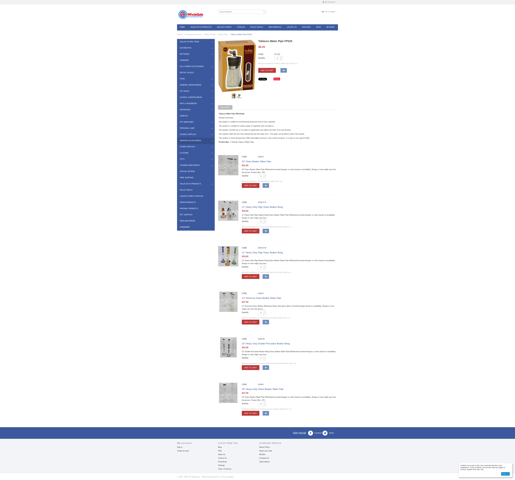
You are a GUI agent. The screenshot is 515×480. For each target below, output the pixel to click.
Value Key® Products (201, 27)
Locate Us (292, 27)
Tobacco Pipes (210, 34)
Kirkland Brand (187, 221)
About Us (221, 454)
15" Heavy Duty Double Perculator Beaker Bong (266, 343)
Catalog (241, 27)
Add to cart (267, 70)
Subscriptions (264, 462)
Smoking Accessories (193, 34)
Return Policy (264, 447)
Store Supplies (187, 147)
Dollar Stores (224, 27)
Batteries (185, 54)
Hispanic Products (189, 208)
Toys (182, 159)
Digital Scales (187, 73)
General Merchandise (190, 85)
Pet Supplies (186, 215)
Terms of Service (224, 469)
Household (185, 110)
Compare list (264, 458)
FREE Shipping (186, 178)
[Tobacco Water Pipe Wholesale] (237, 66)
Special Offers (187, 171)
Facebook (318, 433)
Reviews (330, 27)
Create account (183, 451)
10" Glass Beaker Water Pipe (256, 161)
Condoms (184, 60)
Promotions (222, 462)
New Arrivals (275, 27)
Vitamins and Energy (190, 165)
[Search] (264, 12)
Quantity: (261, 58)
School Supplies (188, 134)
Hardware (185, 227)
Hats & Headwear (188, 103)
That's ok (505, 474)
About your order (265, 451)
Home (182, 27)
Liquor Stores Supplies (191, 196)
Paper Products (188, 202)
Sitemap (221, 465)
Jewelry (184, 116)
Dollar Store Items (189, 42)
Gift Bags (184, 91)
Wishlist (262, 454)
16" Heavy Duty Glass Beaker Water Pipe (263, 389)
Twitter (331, 433)
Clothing (184, 153)
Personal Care (187, 128)
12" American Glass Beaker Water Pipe (261, 298)
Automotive (185, 48)
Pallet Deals (256, 27)
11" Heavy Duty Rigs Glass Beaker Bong (262, 207)
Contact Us (222, 458)
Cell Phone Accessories (192, 66)
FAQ (220, 451)
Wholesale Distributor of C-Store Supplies (218, 477)
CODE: (261, 54)
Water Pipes (223, 34)
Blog (318, 27)
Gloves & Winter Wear (191, 97)
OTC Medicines (187, 122)
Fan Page (306, 27)
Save (277, 79)
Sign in (179, 447)
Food (182, 79)
